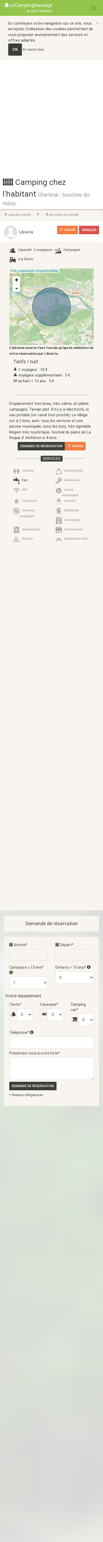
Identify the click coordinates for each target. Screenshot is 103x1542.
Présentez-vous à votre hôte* (34, 1053)
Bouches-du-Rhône (63, 215)
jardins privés (19, 215)
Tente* (15, 1004)
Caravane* (49, 1004)
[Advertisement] (51, 114)
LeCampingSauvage (30, 7)
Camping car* (78, 1007)
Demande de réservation (41, 446)
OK (15, 49)
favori (69, 230)
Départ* (66, 945)
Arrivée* (20, 945)
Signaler (89, 230)
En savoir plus (33, 49)
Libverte (25, 232)
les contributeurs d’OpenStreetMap (35, 270)
